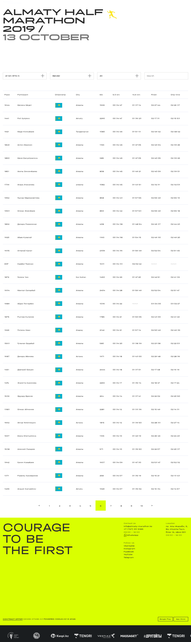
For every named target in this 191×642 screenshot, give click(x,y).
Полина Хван (23, 330)
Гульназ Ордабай (25, 343)
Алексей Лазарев (26, 449)
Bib (101, 95)
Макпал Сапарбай (26, 290)
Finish (154, 95)
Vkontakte (129, 546)
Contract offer (13, 619)
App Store (180, 619)
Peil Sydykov (23, 118)
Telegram (129, 557)
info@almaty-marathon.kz (138, 526)
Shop (163, 2)
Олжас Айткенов (25, 409)
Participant (22, 95)
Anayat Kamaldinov (26, 489)
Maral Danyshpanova (27, 158)
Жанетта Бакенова (26, 383)
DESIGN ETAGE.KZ (33, 619)
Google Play (165, 619)
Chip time (175, 95)
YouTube (128, 554)
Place (7, 95)
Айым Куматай (24, 237)
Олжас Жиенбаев (26, 211)
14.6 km (136, 95)
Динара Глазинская (27, 224)
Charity (57, 2)
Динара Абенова (25, 356)
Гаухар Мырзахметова (28, 198)
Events (35, 2)
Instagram (129, 548)
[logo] (12, 2)
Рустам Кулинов (25, 317)
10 (141, 506)
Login (185, 2)
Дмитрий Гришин (25, 370)
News (67, 2)
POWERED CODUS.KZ (55, 619)
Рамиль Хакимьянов (27, 476)
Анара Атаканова (25, 185)
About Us (94, 2)
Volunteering (79, 2)
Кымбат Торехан (25, 264)
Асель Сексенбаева (27, 171)
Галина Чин (22, 277)
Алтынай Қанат (24, 251)
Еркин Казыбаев (25, 462)
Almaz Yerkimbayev (26, 423)
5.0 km (116, 95)
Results (46, 2)
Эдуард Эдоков (25, 396)
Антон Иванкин (24, 145)
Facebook (129, 551)
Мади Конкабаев (25, 132)
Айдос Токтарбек (25, 304)
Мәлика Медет (24, 105)
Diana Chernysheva (26, 436)
